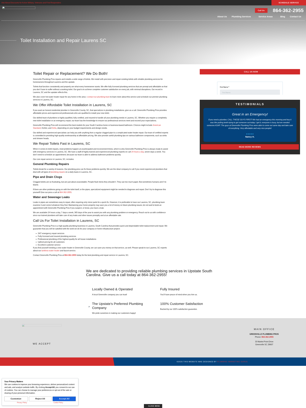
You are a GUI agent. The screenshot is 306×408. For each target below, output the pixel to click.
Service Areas (266, 16)
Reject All (40, 399)
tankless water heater (50, 251)
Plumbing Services (241, 16)
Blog (282, 16)
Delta (54, 128)
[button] (203, 125)
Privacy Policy (22, 402)
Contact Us (295, 16)
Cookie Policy (58, 402)
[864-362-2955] (270, 10)
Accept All (64, 399)
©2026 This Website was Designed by (212, 362)
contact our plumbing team (98, 97)
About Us (222, 16)
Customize (16, 399)
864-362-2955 (288, 10)
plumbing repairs (58, 172)
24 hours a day (137, 152)
